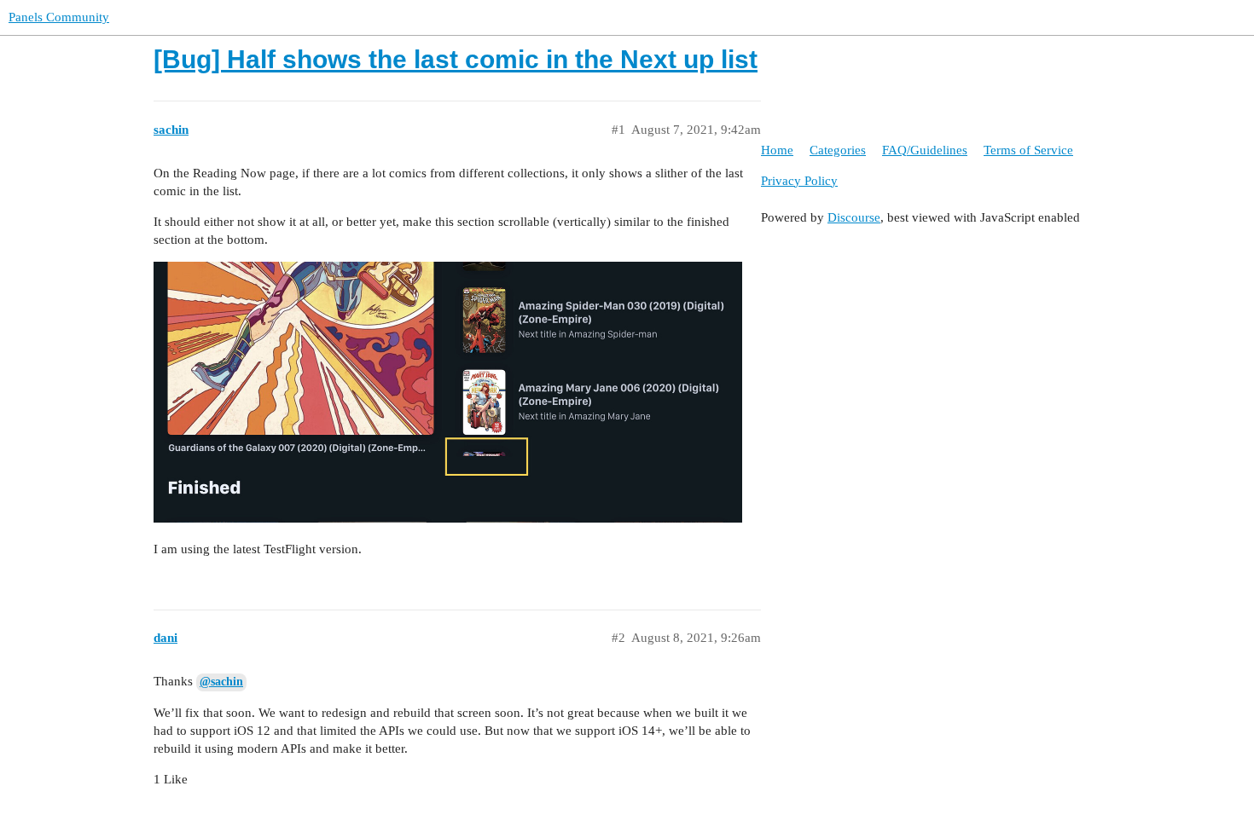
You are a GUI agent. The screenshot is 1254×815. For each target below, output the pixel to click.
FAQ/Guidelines (924, 150)
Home (777, 150)
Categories (838, 150)
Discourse (853, 217)
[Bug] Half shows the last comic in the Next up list (456, 59)
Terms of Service (1028, 150)
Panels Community (59, 17)
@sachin (221, 681)
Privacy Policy (799, 181)
